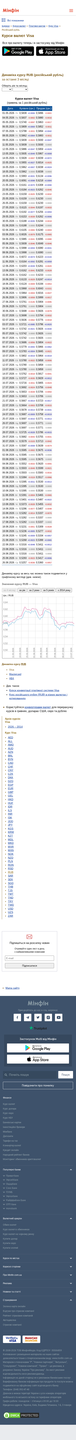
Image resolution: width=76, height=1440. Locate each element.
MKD (11, 843)
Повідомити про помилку (38, 1085)
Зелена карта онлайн (14, 1306)
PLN (10, 861)
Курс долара (9, 1108)
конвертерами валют (38, 707)
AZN (10, 751)
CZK (10, 773)
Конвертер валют (12, 1145)
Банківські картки (12, 1122)
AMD (11, 744)
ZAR (10, 915)
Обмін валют (9, 1225)
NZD (10, 857)
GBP (10, 792)
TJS (10, 890)
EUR (10, 788)
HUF (10, 803)
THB (10, 886)
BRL (10, 755)
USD (10, 908)
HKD (10, 799)
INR (10, 813)
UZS (10, 912)
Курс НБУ (8, 1118)
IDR (10, 806)
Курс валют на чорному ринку (18, 1234)
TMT (10, 893)
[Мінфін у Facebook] (17, 1017)
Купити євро (9, 1243)
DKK (10, 777)
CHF (10, 766)
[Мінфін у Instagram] (48, 1017)
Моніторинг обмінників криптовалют (22, 1159)
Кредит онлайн (11, 1150)
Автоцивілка (9, 1320)
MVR (11, 846)
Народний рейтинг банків (16, 1154)
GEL (10, 795)
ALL (10, 741)
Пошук (66, 1074)
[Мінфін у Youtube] (58, 1017)
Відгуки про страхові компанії (18, 1311)
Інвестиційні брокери (14, 1127)
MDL (10, 839)
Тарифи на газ (10, 1141)
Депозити (8, 1136)
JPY (10, 824)
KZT (10, 835)
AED (10, 737)
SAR (10, 875)
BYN (10, 759)
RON (11, 864)
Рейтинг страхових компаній (18, 1315)
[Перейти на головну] (11, 10)
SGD (10, 883)
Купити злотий (10, 1248)
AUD (10, 748)
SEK (10, 879)
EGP (10, 784)
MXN (11, 850)
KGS (10, 828)
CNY (10, 770)
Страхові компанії (12, 1324)
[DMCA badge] (38, 1416)
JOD (10, 821)
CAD (10, 762)
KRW (11, 832)
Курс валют (9, 1104)
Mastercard (15, 674)
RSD (10, 868)
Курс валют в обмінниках (16, 1229)
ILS (10, 810)
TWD (11, 904)
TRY (10, 901)
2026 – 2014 (15, 726)
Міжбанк (7, 1131)
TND (10, 897)
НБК (11, 678)
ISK (10, 817)
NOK (10, 853)
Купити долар (10, 1238)
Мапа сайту (13, 987)
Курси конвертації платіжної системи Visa (34, 690)
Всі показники (15, 20)
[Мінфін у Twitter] (38, 1017)
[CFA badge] (50, 1340)
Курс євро (8, 1113)
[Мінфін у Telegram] (27, 1017)
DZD (10, 781)
